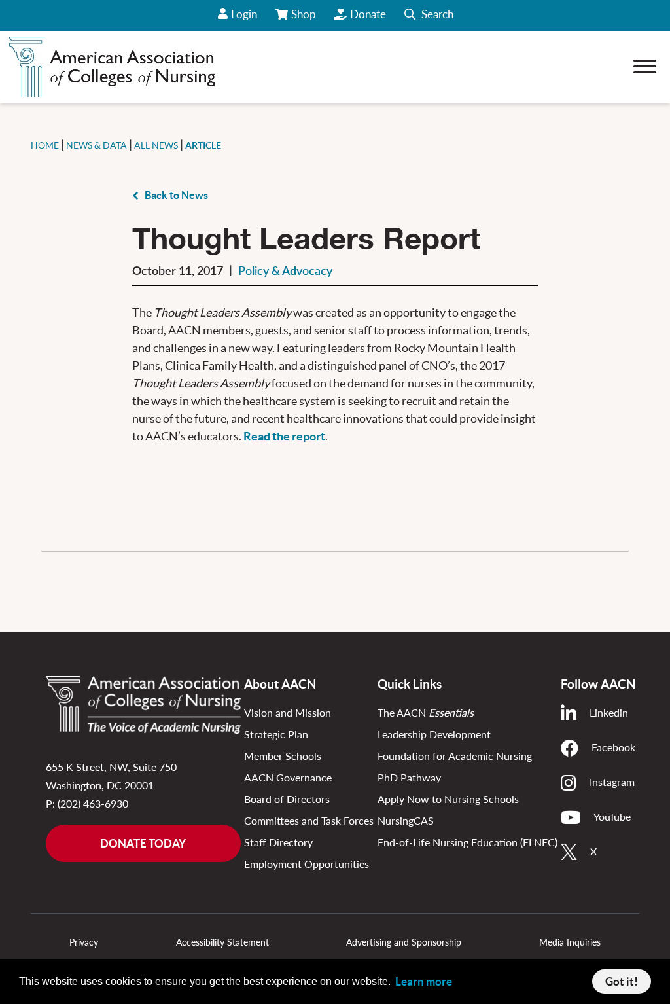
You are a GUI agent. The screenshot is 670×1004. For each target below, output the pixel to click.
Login (244, 14)
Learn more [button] (423, 981)
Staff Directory (278, 842)
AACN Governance (288, 777)
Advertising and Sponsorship (403, 942)
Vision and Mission (287, 712)
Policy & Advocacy (285, 270)
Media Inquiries (570, 942)
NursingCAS (406, 820)
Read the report (284, 436)
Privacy (83, 942)
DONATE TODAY (143, 843)
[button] (429, 15)
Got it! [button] (621, 981)
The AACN (426, 712)
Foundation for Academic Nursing (455, 755)
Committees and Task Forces (309, 820)
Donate (368, 14)
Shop (304, 19)
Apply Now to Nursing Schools (448, 799)
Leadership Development (434, 734)
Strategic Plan (276, 734)
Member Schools (282, 755)
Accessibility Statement (222, 942)
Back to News (176, 195)
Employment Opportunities (306, 863)
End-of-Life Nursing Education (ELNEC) (467, 842)
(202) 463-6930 (93, 803)
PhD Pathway (409, 777)
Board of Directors (287, 799)
